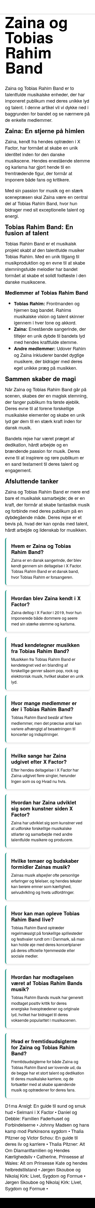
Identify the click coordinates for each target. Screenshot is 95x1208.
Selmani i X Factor (35, 1112)
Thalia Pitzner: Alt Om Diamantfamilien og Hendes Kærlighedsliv (45, 1150)
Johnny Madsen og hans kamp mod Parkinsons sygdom (47, 1127)
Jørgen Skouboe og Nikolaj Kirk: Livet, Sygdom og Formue (44, 1172)
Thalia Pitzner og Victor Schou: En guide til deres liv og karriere (44, 1137)
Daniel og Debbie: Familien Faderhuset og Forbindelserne (41, 1118)
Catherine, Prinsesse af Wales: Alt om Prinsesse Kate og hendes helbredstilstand (46, 1162)
